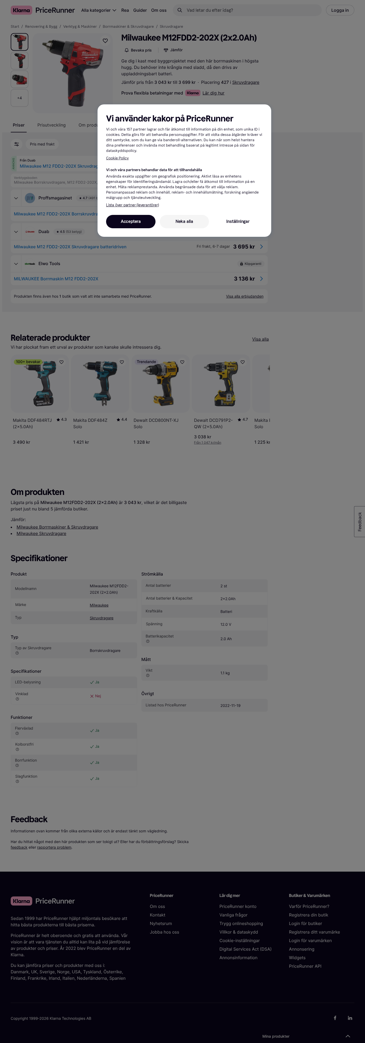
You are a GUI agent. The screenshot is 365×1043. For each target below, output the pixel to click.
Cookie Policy (117, 158)
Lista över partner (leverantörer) (132, 205)
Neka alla (184, 221)
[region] (184, 170)
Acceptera (131, 221)
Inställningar (237, 221)
